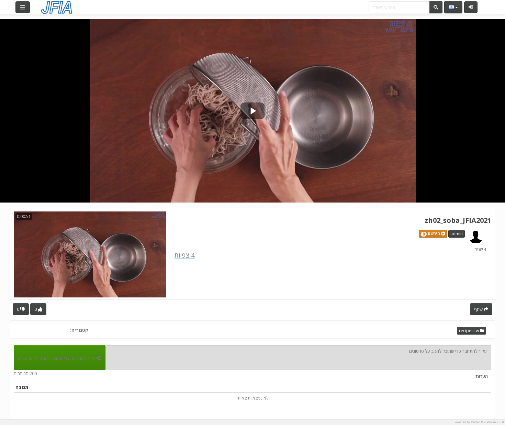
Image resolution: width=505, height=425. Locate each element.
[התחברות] (471, 7)
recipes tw (469, 331)
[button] (433, 234)
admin (456, 234)
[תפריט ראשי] (22, 7)
